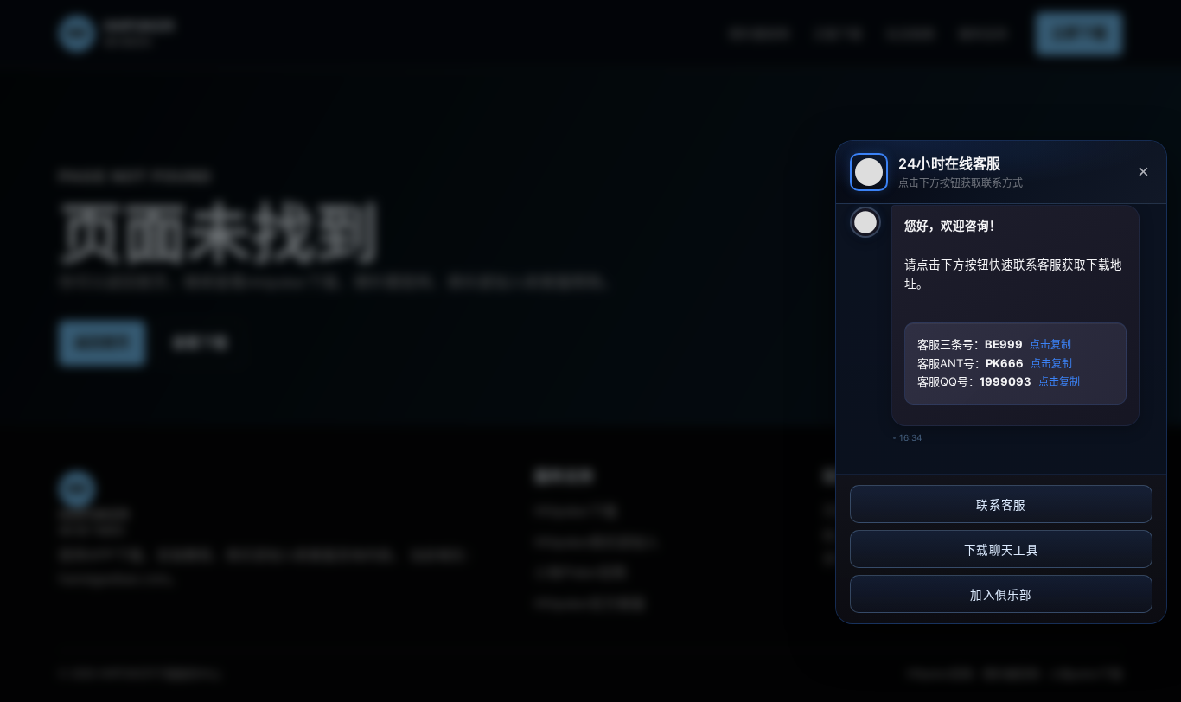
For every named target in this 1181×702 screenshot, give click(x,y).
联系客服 (1000, 505)
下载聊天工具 (1001, 550)
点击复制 (1050, 345)
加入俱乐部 (1001, 595)
